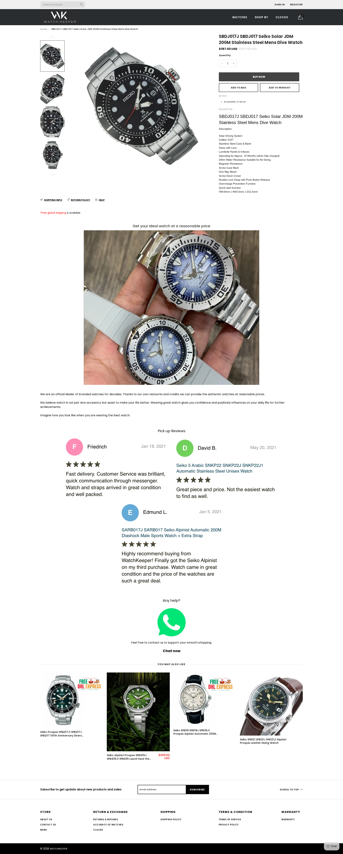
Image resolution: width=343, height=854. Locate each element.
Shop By (261, 17)
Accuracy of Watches (108, 824)
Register (296, 4)
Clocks (282, 17)
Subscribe (197, 789)
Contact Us (48, 824)
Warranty (288, 819)
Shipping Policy (170, 819)
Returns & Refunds (105, 819)
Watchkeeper (58, 848)
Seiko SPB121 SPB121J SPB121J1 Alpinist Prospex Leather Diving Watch (263, 741)
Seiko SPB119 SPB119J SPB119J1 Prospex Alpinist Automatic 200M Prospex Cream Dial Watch (194, 732)
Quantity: (225, 55)
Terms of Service (230, 819)
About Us (46, 819)
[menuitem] (239, 17)
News (43, 829)
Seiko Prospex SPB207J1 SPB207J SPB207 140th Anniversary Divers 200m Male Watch (61, 733)
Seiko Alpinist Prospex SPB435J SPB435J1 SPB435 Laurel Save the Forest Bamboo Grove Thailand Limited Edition (128, 757)
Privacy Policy (229, 824)
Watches (239, 17)
